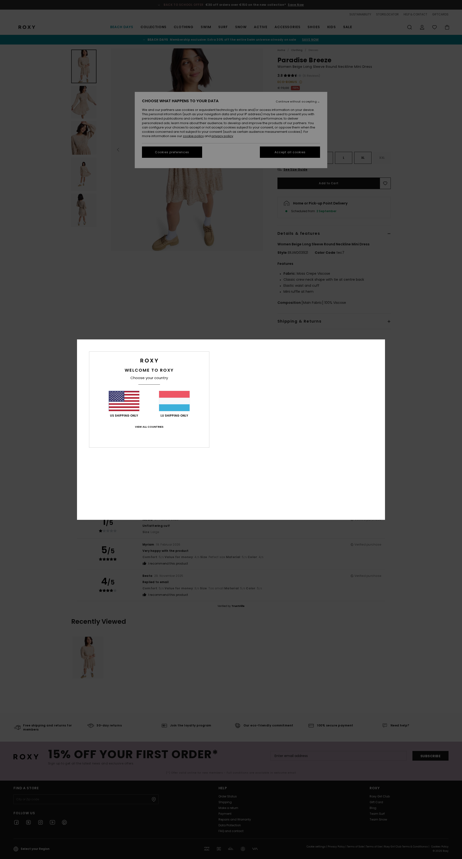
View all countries (149, 427)
